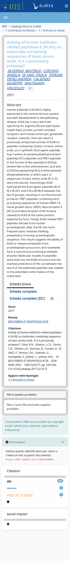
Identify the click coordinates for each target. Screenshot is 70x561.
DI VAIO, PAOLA (34, 75)
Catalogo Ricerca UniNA (26, 26)
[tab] (52, 298)
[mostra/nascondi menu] (66, 6)
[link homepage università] (44, 6)
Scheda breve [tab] (20, 284)
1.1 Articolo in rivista (52, 30)
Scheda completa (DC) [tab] (27, 298)
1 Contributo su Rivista (20, 30)
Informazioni (16, 442)
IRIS (4, 26)
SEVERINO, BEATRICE (24, 71)
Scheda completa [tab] (23, 291)
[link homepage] (12, 6)
